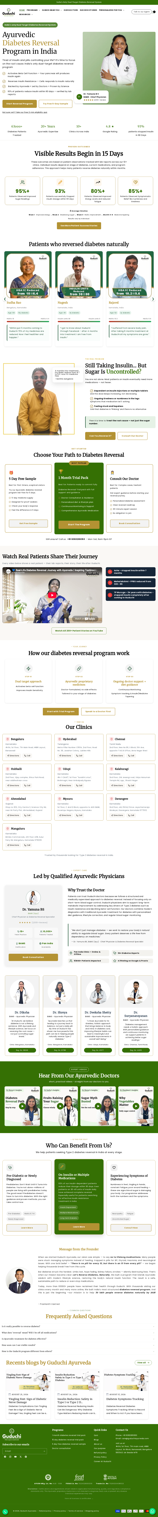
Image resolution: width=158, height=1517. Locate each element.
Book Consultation (129, 523)
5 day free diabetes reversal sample (69, 1444)
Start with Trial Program (60, 711)
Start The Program (79, 524)
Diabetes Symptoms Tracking (125, 1399)
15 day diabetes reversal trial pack (68, 1439)
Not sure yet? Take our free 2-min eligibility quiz (24, 112)
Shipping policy (92, 1511)
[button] (33, 10)
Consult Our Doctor (132, 435)
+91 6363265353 (76, 539)
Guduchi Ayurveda (28, 1511)
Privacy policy (60, 1511)
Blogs (96, 1439)
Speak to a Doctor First (98, 711)
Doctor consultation (61, 1448)
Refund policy (100, 1452)
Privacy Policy (100, 1457)
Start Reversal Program (19, 103)
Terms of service (75, 1511)
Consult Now (131, 1227)
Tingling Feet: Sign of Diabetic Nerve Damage (28, 1400)
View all (141, 1362)
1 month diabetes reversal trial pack (69, 1435)
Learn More (27, 1227)
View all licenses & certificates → (79, 1498)
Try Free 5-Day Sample (55, 103)
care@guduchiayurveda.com (135, 1438)
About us (98, 1444)
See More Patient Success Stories (79, 225)
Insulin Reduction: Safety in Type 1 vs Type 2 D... (75, 1400)
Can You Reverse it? (100, 435)
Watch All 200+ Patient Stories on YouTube (79, 630)
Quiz (96, 1435)
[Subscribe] (44, 1451)
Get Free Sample (28, 523)
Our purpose (100, 1448)
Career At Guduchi (102, 1461)
